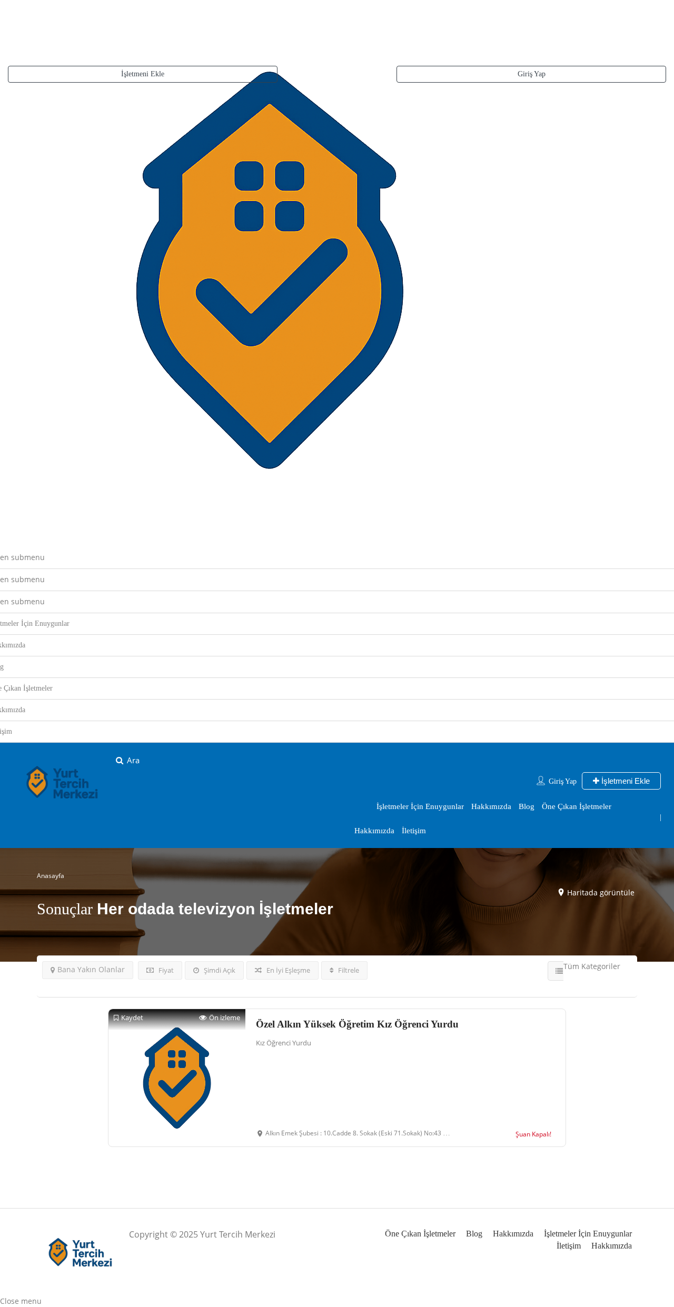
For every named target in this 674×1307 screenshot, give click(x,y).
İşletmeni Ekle (142, 74)
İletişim (414, 830)
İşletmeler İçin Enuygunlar (420, 806)
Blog (526, 806)
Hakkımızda (491, 806)
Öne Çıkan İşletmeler (576, 806)
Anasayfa (50, 875)
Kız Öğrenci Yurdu (283, 1042)
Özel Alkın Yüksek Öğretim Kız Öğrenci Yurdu (357, 1024)
